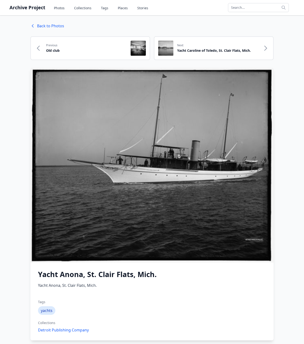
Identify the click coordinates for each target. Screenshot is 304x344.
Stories (142, 8)
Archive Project (27, 7)
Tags (104, 8)
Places (123, 8)
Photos (59, 8)
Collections (82, 8)
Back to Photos (50, 25)
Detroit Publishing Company (63, 330)
